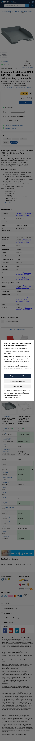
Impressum (18, 397)
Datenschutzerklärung (9, 397)
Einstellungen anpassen (17, 381)
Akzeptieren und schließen (17, 376)
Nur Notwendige (18, 386)
